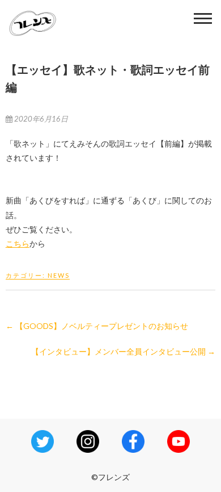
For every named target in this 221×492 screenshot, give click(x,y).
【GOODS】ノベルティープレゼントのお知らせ (97, 326)
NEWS (59, 275)
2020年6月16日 (40, 118)
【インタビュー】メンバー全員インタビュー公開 (123, 351)
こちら (17, 243)
